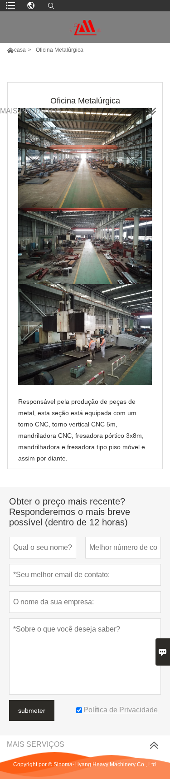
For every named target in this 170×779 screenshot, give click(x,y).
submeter (31, 710)
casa (20, 50)
